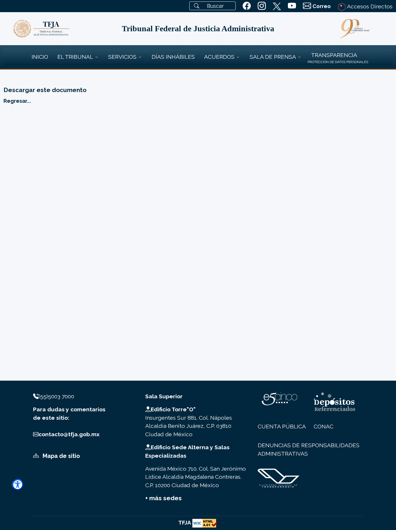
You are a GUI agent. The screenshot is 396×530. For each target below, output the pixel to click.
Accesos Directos (369, 6)
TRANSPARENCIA (334, 55)
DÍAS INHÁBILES (173, 57)
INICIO (40, 57)
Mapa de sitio (60, 455)
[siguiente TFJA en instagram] (262, 6)
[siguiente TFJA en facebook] (247, 6)
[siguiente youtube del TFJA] (292, 6)
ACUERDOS (219, 57)
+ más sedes (163, 498)
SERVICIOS (122, 57)
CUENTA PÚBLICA (282, 426)
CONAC (323, 426)
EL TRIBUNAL (75, 57)
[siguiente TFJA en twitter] (277, 5)
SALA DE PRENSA (273, 57)
